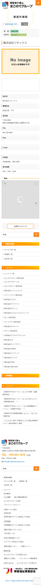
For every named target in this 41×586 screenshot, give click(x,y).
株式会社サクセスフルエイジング (16, 313)
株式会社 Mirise (10, 348)
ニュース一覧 (9, 273)
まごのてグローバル (11, 281)
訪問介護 (7, 513)
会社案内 (7, 493)
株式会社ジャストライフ (13, 290)
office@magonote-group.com (14, 461)
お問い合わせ (9, 563)
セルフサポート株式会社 (13, 286)
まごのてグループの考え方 (27, 563)
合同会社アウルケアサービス (15, 335)
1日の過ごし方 (9, 533)
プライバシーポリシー (12, 505)
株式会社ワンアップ (11, 353)
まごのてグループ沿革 (12, 501)
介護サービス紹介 (10, 509)
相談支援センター (10, 546)
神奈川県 (14, 31)
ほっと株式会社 (10, 317)
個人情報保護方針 (20, 497)
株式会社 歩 (8, 340)
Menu (38, 2)
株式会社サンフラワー (12, 344)
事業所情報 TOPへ (12, 24)
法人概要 (7, 497)
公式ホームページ (20, 226)
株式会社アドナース (11, 304)
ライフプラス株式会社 (12, 322)
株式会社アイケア (10, 357)
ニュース (7, 489)
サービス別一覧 (10, 249)
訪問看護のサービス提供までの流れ (17, 525)
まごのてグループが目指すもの (15, 554)
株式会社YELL (9, 362)
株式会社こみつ (10, 299)
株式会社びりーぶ (10, 308)
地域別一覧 (8, 254)
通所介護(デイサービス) (13, 529)
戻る (25, 24)
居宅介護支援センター (12, 538)
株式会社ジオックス (18, 34)
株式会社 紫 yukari (11, 366)
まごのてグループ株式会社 (14, 278)
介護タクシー (26, 546)
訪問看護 (7, 521)
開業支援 (7, 551)
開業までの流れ (10, 558)
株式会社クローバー (11, 326)
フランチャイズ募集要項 (28, 558)
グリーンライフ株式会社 (13, 295)
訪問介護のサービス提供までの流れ (17, 516)
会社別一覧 (8, 258)
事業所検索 (8, 477)
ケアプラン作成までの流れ (14, 541)
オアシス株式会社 (10, 331)
